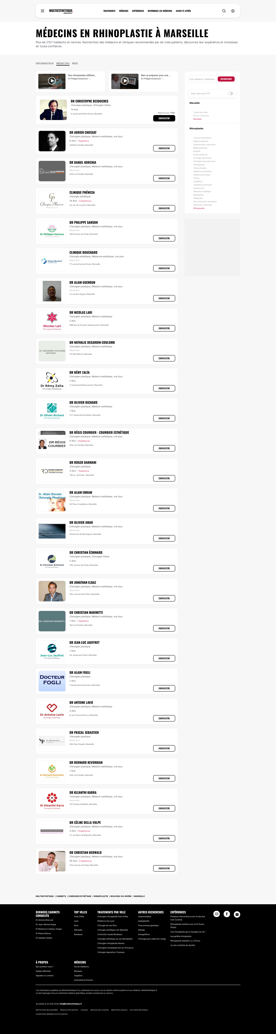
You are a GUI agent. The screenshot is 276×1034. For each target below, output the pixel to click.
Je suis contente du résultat (182, 945)
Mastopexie (198, 195)
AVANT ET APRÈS (183, 10)
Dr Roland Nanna (43, 933)
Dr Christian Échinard (85, 552)
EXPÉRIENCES (138, 10)
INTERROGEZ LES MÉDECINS (160, 10)
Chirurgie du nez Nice (107, 925)
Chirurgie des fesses (202, 158)
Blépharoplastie (200, 148)
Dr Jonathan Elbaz (82, 582)
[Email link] (237, 914)
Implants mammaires (202, 171)
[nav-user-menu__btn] (233, 11)
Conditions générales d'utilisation (52, 1014)
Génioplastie (199, 164)
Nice (76, 925)
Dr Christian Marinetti (86, 612)
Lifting (196, 178)
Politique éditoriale (139, 1010)
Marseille (197, 119)
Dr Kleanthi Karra (82, 792)
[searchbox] (204, 79)
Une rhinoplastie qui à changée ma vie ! (187, 932)
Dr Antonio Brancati (44, 920)
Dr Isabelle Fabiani (44, 938)
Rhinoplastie (198, 208)
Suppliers (78, 975)
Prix (75, 63)
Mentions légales (119, 1010)
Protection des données (47, 1010)
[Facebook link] (227, 915)
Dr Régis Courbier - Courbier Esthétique (99, 432)
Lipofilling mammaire (202, 185)
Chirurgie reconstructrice (204, 161)
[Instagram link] (216, 915)
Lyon (76, 921)
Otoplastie (198, 198)
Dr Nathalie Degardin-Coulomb (92, 342)
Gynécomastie (199, 168)
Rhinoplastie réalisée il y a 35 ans (185, 941)
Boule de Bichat (200, 154)
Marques (78, 971)
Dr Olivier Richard (83, 402)
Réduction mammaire (202, 205)
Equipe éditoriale (43, 971)
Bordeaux (78, 934)
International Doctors (83, 980)
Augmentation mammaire (204, 144)
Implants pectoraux (201, 174)
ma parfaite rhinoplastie (180, 936)
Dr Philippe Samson (83, 222)
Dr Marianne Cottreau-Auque (49, 929)
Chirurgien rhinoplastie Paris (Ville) (112, 916)
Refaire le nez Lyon (106, 921)
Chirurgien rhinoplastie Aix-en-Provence (115, 948)
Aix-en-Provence (201, 115)
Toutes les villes (200, 112)
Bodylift (196, 151)
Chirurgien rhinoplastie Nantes (110, 943)
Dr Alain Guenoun (82, 282)
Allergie (141, 930)
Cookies (84, 1010)
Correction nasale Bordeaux (109, 934)
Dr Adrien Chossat (82, 132)
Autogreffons (144, 934)
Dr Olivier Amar (81, 522)
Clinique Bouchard (83, 252)
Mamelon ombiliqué (202, 191)
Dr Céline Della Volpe (85, 822)
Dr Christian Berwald (85, 852)
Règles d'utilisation (69, 1010)
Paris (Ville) (79, 916)
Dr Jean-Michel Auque (46, 924)
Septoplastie (143, 921)
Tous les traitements (202, 138)
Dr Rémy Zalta (79, 372)
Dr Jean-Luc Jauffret (84, 642)
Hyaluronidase (144, 916)
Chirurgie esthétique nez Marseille (112, 930)
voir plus (118, 136)
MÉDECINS (123, 10)
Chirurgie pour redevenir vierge (152, 939)
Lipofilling (197, 181)
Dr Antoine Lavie (81, 702)
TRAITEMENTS (109, 10)
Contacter (164, 118)
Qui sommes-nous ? (44, 966)
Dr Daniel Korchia (82, 162)
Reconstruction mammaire (205, 201)
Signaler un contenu (45, 975)
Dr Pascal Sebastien (84, 732)
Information (45, 63)
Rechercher (226, 79)
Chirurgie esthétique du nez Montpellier (115, 939)
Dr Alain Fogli (79, 672)
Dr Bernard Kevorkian (86, 762)
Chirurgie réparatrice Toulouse (110, 952)
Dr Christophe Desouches (89, 101)
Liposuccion (198, 188)
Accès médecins (81, 966)
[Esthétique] (61, 11)
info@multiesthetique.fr (71, 1004)
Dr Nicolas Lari (80, 312)
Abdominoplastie (200, 141)
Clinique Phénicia (82, 192)
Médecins (62, 63)
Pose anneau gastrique (148, 925)
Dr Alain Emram (80, 492)
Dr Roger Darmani (82, 462)
